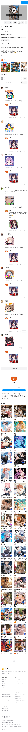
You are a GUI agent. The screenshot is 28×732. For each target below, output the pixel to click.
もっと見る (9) (14, 368)
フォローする (14, 390)
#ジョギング (3, 47)
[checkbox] (4, 82)
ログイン (25, 2)
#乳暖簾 (14, 47)
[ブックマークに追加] (19, 22)
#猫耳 (18, 47)
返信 (20, 100)
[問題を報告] (16, 101)
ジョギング (8, 43)
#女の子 (9, 47)
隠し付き (7, 82)
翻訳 (1, 55)
